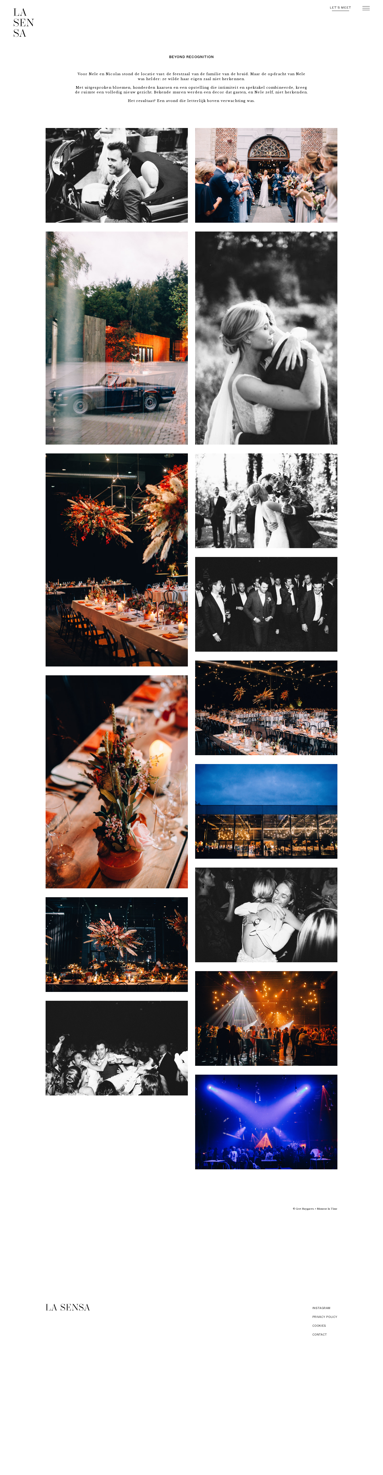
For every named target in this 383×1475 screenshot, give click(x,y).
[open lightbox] (117, 175)
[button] (366, 8)
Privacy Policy (324, 1317)
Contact (319, 1334)
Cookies (319, 1326)
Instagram (321, 1308)
